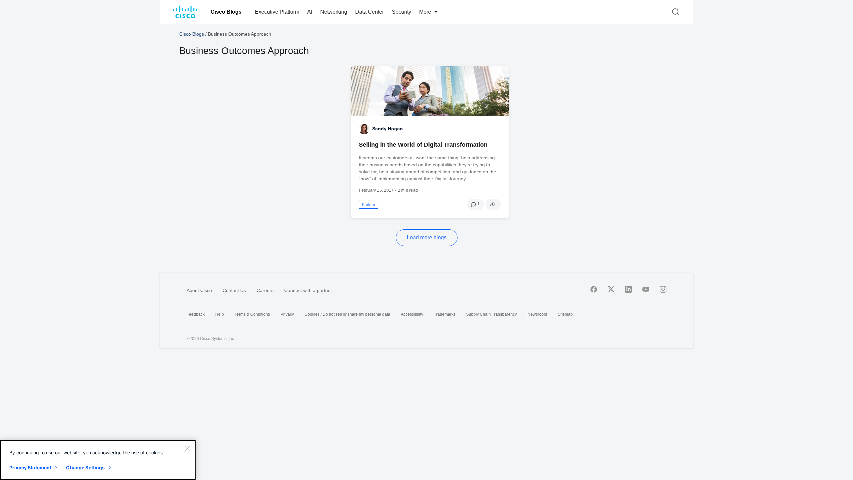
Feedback (196, 314)
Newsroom (537, 314)
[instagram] (663, 289)
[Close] (187, 448)
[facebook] (593, 289)
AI (309, 12)
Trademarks (444, 314)
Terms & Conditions (252, 314)
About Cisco (199, 290)
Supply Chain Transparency (491, 314)
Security (401, 12)
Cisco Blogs (226, 12)
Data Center (369, 12)
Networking (333, 12)
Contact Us (234, 290)
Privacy (287, 314)
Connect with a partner (308, 290)
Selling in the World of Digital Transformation (423, 144)
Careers (265, 290)
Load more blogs (426, 237)
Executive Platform (277, 12)
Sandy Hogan (387, 128)
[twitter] (611, 289)
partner (368, 205)
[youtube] (645, 289)
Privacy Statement (30, 467)
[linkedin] (628, 289)
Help (219, 314)
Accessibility (412, 314)
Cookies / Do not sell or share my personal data (347, 314)
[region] (98, 460)
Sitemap (565, 314)
